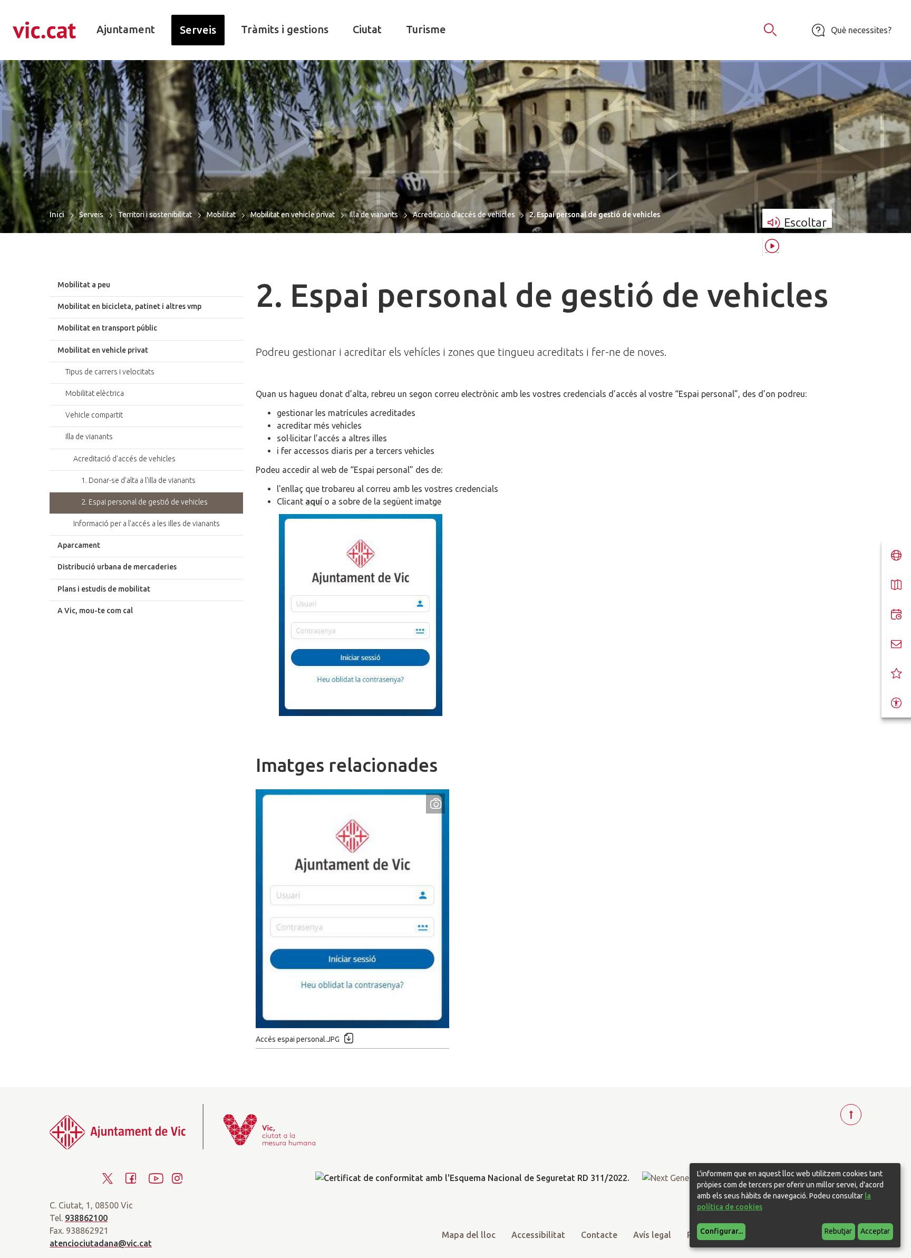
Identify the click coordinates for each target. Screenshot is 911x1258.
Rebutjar (838, 1231)
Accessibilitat (538, 1235)
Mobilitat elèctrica (94, 393)
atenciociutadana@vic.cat (101, 1243)
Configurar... (721, 1231)
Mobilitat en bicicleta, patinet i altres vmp (129, 306)
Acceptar (875, 1231)
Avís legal (652, 1235)
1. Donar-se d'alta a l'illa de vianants (138, 480)
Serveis (91, 214)
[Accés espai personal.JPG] (352, 908)
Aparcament (78, 545)
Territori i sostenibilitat (155, 214)
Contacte (599, 1235)
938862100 (86, 1218)
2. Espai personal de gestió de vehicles (144, 502)
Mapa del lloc (469, 1235)
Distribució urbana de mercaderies (117, 567)
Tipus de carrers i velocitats (109, 371)
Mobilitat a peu (83, 284)
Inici (57, 214)
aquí (313, 501)
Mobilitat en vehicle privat (292, 214)
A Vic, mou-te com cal (95, 610)
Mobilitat (221, 214)
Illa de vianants (374, 214)
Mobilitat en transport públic (107, 328)
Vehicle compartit (94, 415)
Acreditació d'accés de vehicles (464, 214)
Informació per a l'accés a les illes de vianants (146, 523)
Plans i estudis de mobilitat (103, 589)
